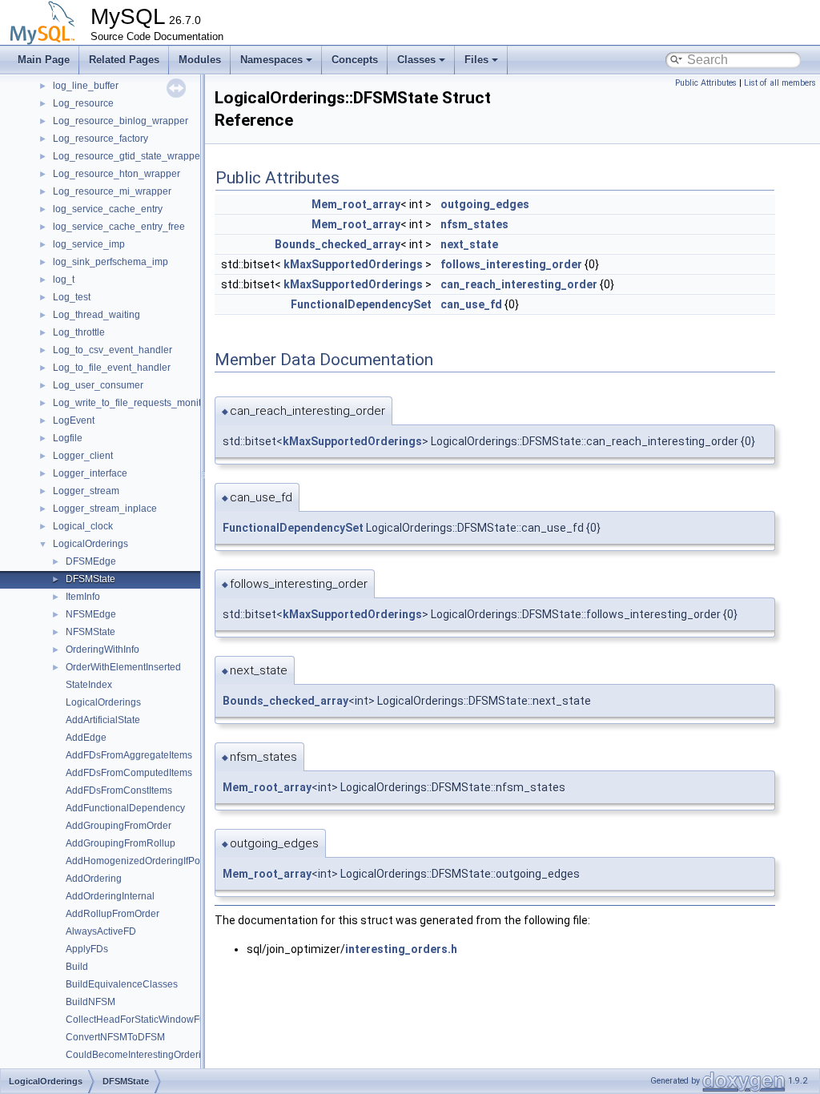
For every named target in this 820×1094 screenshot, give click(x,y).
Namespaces (271, 60)
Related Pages (124, 60)
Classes (416, 60)
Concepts (355, 60)
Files (476, 60)
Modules (200, 60)
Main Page (44, 60)
